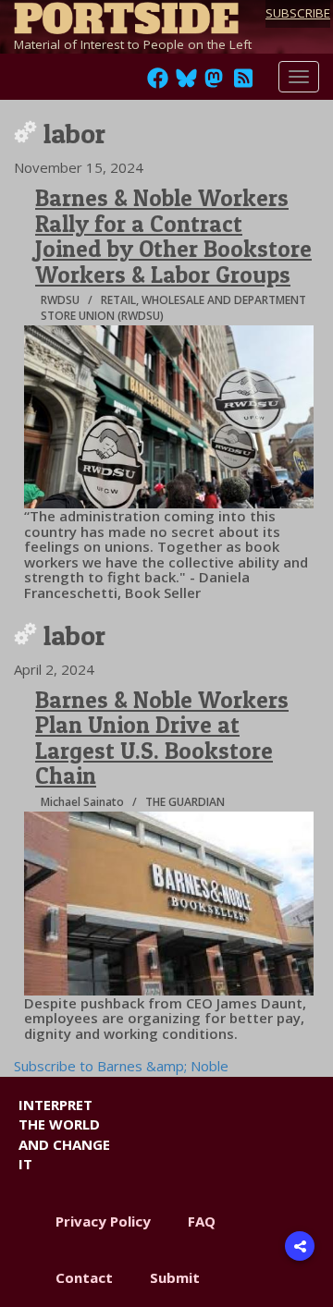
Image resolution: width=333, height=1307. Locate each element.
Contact (84, 1277)
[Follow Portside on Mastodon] (214, 83)
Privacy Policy (103, 1221)
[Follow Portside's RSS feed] (243, 83)
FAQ (202, 1221)
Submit (175, 1277)
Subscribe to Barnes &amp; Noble (121, 1066)
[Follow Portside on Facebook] (157, 83)
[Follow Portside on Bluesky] (188, 83)
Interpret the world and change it (64, 1134)
